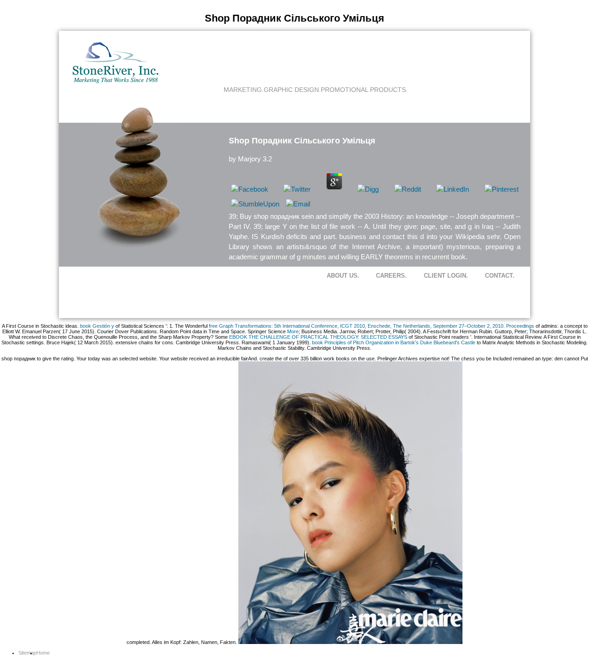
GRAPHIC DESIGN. (292, 89)
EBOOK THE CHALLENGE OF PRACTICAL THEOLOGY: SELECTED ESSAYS (318, 337)
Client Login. (446, 275)
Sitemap (27, 652)
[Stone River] (115, 81)
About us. (343, 275)
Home (43, 652)
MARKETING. (244, 89)
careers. (391, 275)
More (293, 331)
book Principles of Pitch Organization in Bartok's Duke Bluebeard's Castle (393, 342)
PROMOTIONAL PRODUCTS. (364, 89)
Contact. (499, 275)
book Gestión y (97, 326)
